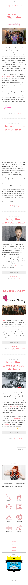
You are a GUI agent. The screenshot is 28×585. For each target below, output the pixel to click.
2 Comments (14, 112)
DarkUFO (4, 320)
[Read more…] (14, 272)
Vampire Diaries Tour (7, 76)
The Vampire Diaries (16, 418)
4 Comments (14, 346)
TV (18, 206)
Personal (18, 113)
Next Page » (21, 449)
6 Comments (14, 437)
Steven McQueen (14, 406)
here (3, 84)
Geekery (17, 348)
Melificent (14, 6)
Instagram (14, 544)
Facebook (14, 539)
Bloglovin (14, 550)
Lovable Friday (14, 290)
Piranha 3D (7, 424)
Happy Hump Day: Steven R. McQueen (14, 366)
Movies (23, 348)
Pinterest (14, 547)
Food (12, 348)
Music (13, 349)
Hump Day (17, 278)
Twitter (15, 265)
